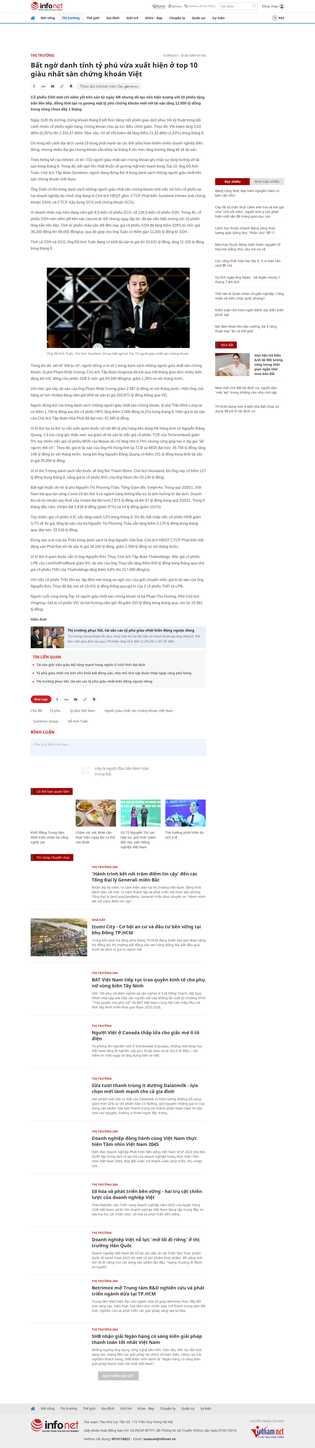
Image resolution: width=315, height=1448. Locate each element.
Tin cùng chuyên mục (53, 857)
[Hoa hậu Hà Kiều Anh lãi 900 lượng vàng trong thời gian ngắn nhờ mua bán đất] (232, 364)
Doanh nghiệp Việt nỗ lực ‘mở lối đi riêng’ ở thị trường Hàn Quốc (145, 1242)
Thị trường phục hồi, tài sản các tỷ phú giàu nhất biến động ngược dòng (131, 630)
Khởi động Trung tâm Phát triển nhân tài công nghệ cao (49, 837)
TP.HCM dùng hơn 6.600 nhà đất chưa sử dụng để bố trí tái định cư (247, 408)
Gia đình (112, 18)
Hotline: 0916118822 (202, 6)
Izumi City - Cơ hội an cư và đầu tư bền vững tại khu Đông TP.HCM (146, 929)
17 (272, 233)
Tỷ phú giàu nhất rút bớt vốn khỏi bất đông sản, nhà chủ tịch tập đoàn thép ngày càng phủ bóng (113, 673)
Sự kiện (218, 18)
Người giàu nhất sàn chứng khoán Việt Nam (139, 710)
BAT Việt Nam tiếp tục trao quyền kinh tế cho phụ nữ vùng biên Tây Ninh (148, 983)
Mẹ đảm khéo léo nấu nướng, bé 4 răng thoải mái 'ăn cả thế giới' (246, 328)
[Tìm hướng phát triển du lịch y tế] (185, 813)
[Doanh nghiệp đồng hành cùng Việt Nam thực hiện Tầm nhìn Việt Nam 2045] (59, 1149)
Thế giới (92, 18)
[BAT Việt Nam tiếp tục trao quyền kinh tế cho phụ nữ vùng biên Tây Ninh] (59, 990)
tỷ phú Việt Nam (82, 710)
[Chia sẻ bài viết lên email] (52, 86)
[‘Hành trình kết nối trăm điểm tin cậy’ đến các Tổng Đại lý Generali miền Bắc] (59, 884)
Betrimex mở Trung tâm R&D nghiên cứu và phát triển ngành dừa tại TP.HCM (148, 1291)
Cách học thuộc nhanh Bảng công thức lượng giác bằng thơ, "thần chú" (245, 230)
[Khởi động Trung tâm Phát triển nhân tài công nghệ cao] (51, 813)
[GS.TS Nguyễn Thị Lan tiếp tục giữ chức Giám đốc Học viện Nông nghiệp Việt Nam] (141, 813)
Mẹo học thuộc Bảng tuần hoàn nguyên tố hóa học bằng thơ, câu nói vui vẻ (247, 246)
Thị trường (71, 18)
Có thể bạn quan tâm (52, 791)
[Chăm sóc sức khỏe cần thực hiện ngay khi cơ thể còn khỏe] (96, 813)
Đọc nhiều (233, 181)
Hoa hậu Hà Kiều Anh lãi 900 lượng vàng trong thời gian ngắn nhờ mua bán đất (268, 364)
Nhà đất (99, 920)
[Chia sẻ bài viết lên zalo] (43, 86)
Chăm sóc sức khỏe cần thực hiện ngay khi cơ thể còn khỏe (95, 837)
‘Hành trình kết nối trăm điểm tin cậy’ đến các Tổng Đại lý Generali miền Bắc (144, 877)
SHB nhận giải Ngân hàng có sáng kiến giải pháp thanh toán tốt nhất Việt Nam (147, 1339)
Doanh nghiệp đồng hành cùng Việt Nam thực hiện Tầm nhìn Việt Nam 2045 (144, 1141)
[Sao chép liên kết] (61, 86)
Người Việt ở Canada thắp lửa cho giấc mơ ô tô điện (145, 1035)
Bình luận (41, 699)
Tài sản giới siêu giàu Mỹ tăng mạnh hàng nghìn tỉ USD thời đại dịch (90, 665)
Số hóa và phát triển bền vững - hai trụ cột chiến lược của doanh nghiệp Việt (147, 1194)
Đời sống (48, 18)
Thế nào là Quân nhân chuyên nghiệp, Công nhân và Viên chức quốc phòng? (249, 295)
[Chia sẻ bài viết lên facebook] (34, 86)
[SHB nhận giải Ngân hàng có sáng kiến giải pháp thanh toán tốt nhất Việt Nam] (59, 1347)
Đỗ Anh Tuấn (78, 721)
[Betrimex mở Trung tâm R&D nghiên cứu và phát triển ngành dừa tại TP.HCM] (59, 1298)
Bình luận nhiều (267, 181)
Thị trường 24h (105, 867)
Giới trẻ (132, 18)
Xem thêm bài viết (118, 1376)
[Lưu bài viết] (71, 86)
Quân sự (198, 18)
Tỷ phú (55, 710)
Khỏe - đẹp (153, 18)
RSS (281, 18)
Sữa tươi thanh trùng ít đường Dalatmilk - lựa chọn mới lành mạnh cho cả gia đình (145, 1088)
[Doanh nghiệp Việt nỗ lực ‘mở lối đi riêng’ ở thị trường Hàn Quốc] (59, 1250)
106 (229, 265)
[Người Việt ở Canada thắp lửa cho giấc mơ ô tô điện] (59, 1043)
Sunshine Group (45, 721)
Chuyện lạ (177, 18)
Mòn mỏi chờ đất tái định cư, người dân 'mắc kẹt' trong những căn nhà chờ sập (246, 390)
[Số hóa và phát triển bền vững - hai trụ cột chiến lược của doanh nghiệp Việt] (59, 1202)
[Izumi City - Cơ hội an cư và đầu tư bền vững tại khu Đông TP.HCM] (59, 937)
